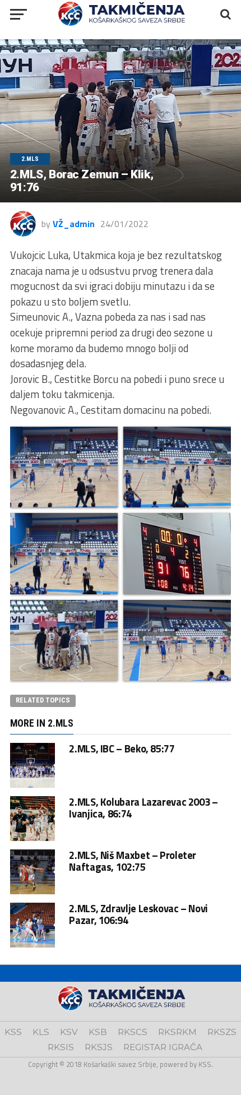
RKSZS (222, 1032)
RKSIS (61, 1047)
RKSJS (99, 1047)
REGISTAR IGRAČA (162, 1047)
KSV (69, 1032)
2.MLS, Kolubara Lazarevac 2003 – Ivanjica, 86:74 (143, 807)
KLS (41, 1032)
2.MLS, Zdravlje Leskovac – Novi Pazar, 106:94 (138, 913)
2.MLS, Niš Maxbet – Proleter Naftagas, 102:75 (132, 860)
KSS (13, 1032)
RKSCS (132, 1032)
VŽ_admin (74, 223)
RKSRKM (177, 1032)
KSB (98, 1032)
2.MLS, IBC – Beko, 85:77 (121, 748)
